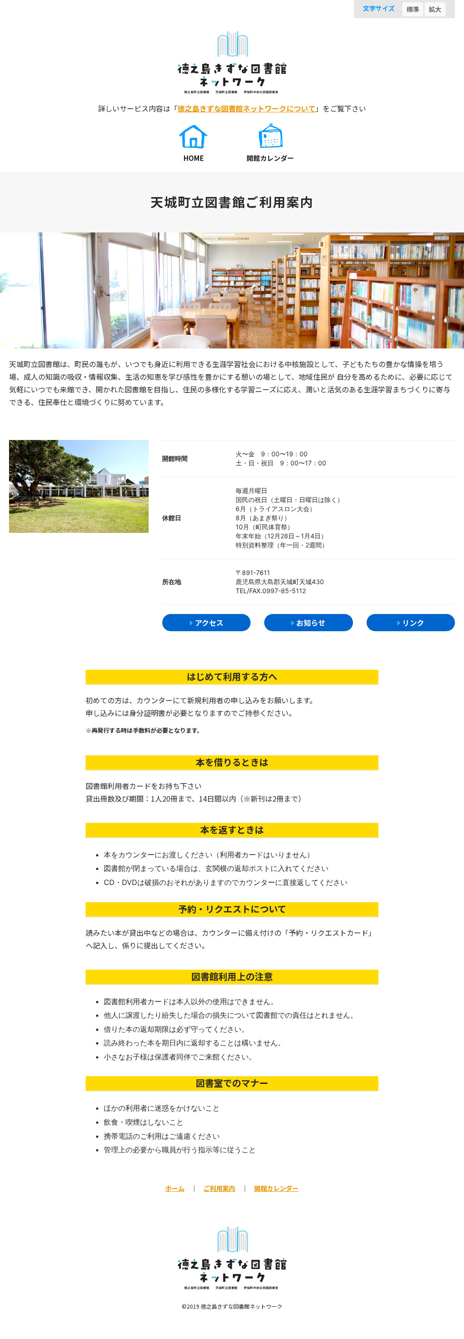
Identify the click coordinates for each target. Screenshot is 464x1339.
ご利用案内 (219, 1188)
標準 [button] (412, 9)
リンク (413, 622)
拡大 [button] (435, 9)
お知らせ (310, 622)
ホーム (174, 1188)
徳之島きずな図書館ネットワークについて (246, 108)
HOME (194, 158)
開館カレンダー (270, 158)
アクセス (209, 622)
